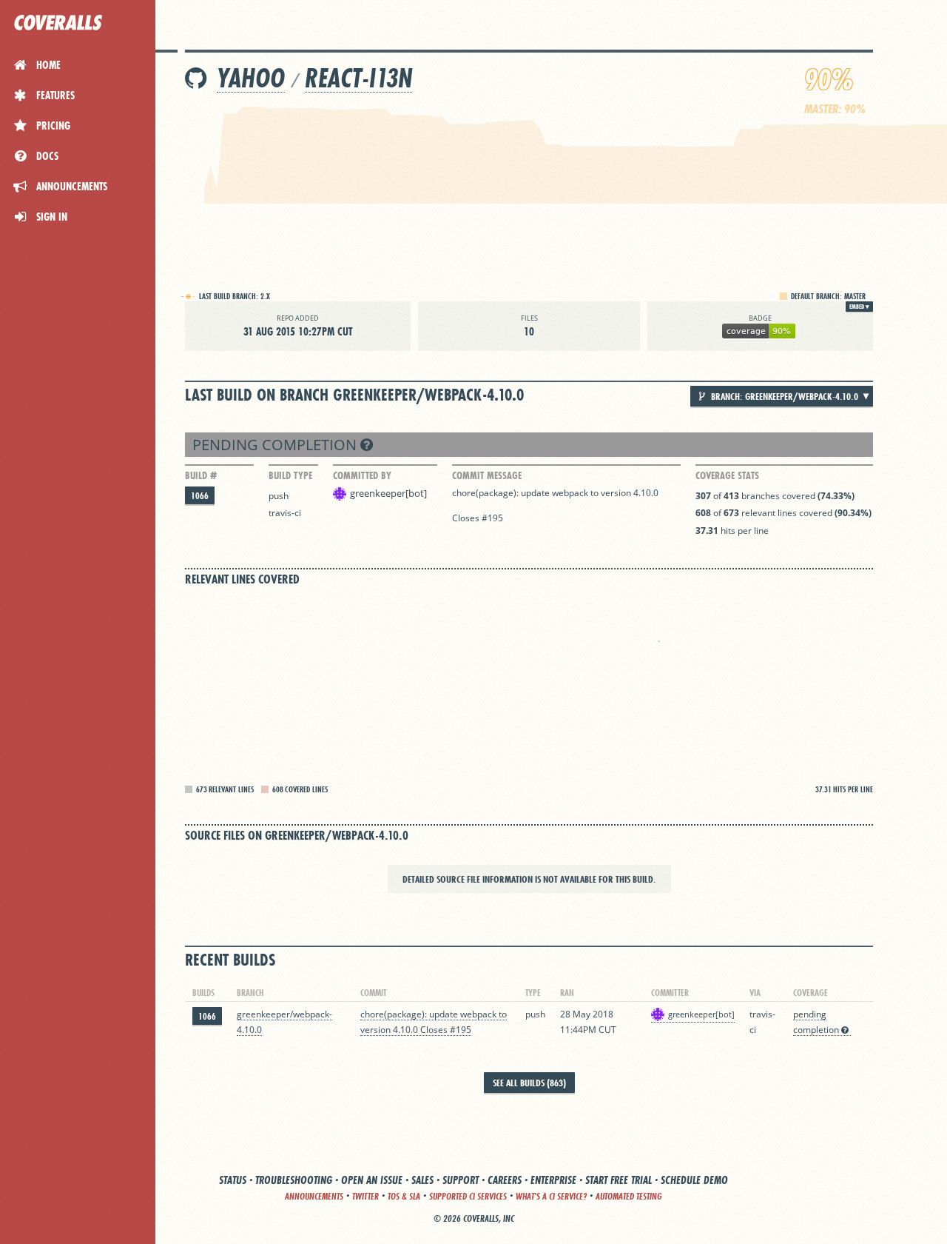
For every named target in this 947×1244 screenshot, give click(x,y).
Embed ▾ (859, 306)
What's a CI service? (551, 1196)
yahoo (251, 78)
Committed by (362, 475)
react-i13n (358, 78)
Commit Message (487, 475)
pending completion (276, 445)
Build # (201, 475)
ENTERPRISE (553, 1180)
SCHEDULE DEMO (694, 1180)
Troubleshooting (293, 1180)
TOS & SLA (404, 1196)
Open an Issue (371, 1180)
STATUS (232, 1180)
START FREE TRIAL (618, 1180)
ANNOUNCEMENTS (314, 1196)
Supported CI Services (468, 1196)
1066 (200, 495)
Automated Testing (629, 1196)
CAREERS (505, 1180)
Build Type (290, 475)
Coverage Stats (727, 475)
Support (460, 1180)
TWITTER (365, 1196)
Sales (422, 1180)
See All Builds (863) (529, 1082)
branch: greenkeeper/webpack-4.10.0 (783, 396)
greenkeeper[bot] (388, 493)
